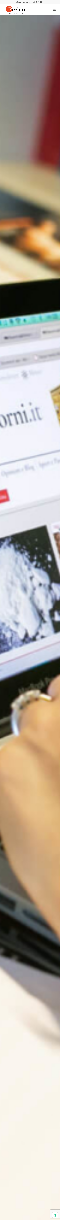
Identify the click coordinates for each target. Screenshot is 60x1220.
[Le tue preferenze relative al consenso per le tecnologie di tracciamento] (55, 1215)
